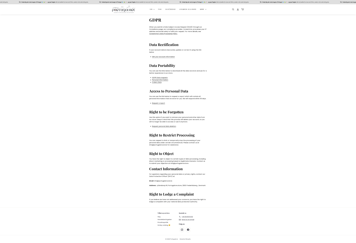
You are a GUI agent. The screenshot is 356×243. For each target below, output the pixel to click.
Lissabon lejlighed (187, 9)
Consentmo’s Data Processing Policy (163, 34)
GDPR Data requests (160, 78)
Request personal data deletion (164, 126)
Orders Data (156, 82)
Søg (159, 217)
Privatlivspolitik (163, 222)
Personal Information (160, 80)
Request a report (158, 103)
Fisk (160, 9)
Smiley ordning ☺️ (164, 225)
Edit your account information (163, 57)
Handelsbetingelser (165, 219)
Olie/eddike (170, 9)
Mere (202, 9)
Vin (151, 9)
